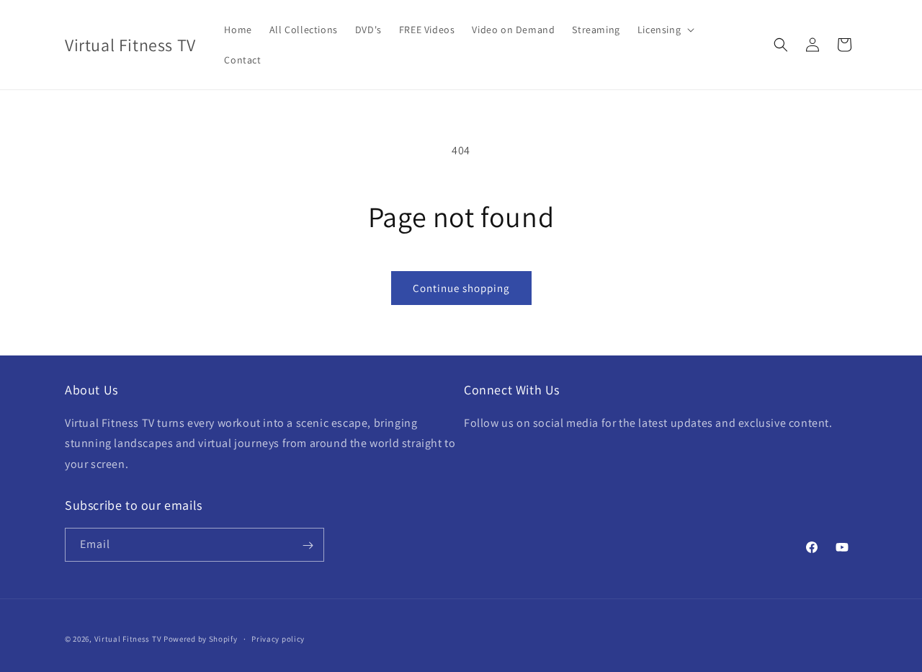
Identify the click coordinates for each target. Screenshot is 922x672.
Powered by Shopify (201, 639)
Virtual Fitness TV (128, 639)
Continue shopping (461, 288)
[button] (664, 29)
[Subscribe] (307, 545)
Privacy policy (278, 638)
